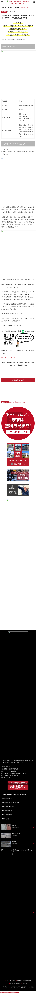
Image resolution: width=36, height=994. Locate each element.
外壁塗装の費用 (7, 810)
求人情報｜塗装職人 (15, 983)
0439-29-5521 (14, 775)
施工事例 (17, 7)
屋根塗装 (19, 402)
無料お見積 (6, 819)
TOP (7, 980)
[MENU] (2, 2)
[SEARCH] (34, 2)
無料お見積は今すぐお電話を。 (9, 992)
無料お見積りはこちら (18, 380)
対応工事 (4, 7)
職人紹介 (10, 7)
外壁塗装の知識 (7, 815)
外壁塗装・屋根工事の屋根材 (11, 802)
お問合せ (24, 983)
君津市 (25, 402)
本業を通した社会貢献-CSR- (24, 980)
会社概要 (12, 980)
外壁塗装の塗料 (7, 798)
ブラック (12, 402)
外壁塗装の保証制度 (8, 806)
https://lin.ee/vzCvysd (8, 358)
